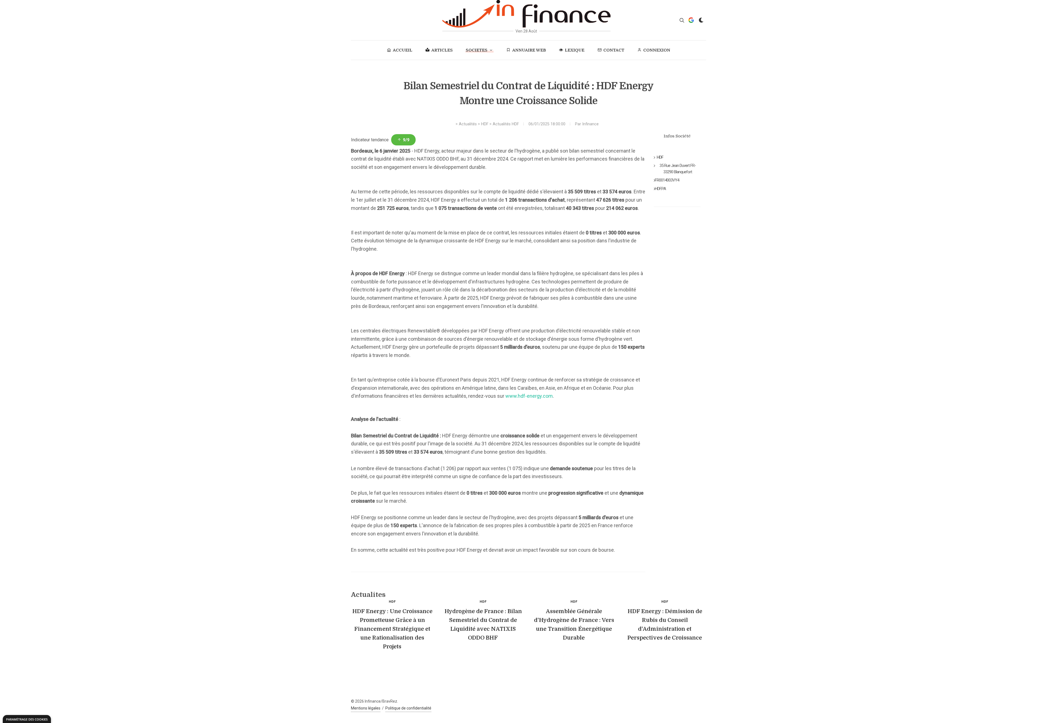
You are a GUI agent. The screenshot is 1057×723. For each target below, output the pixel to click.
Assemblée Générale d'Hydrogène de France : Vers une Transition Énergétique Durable (574, 624)
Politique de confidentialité (408, 708)
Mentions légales (365, 708)
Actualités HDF (506, 124)
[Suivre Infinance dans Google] (691, 20)
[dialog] (27, 719)
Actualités (468, 124)
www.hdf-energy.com (529, 396)
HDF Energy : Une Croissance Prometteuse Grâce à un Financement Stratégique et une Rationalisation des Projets (392, 629)
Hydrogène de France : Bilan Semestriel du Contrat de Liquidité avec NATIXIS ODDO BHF (483, 624)
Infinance (590, 124)
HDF (484, 124)
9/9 (406, 140)
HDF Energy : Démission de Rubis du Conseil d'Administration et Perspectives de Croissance (664, 624)
